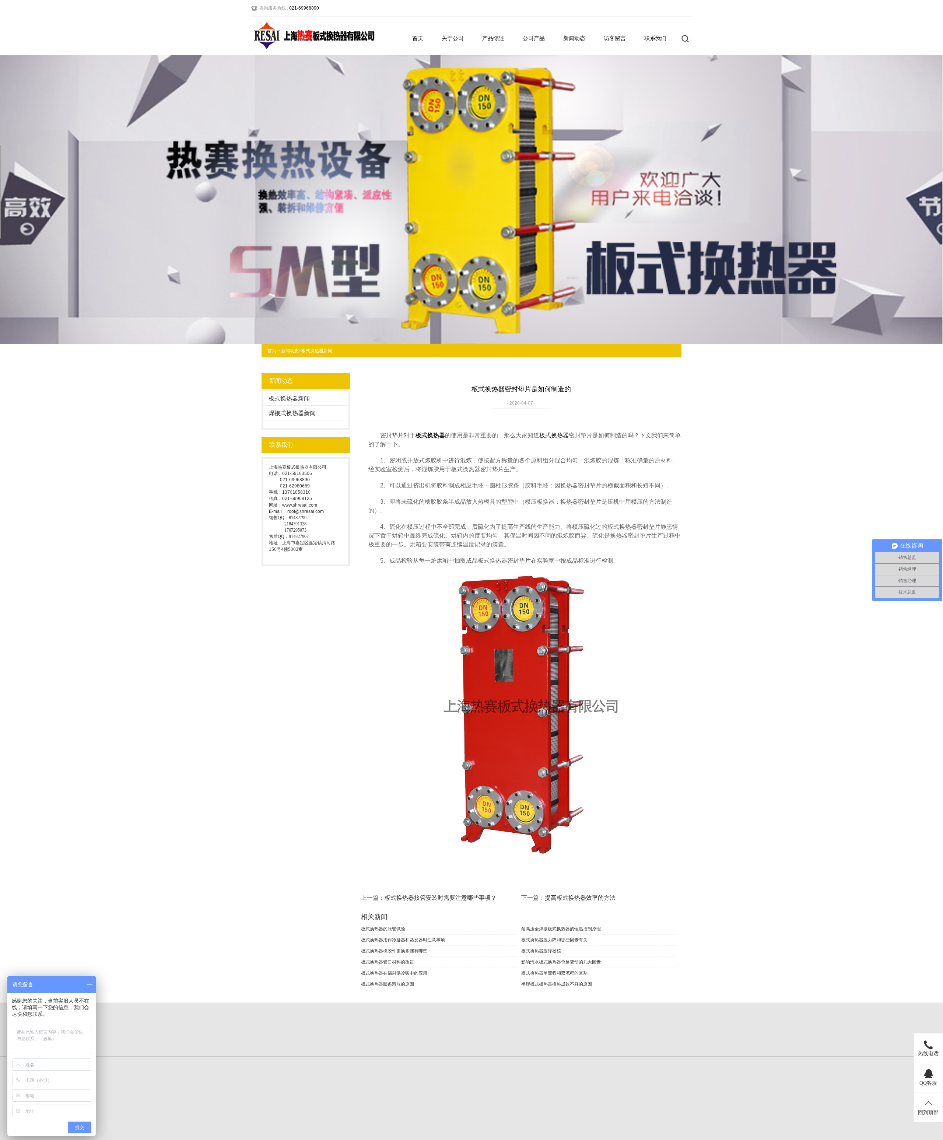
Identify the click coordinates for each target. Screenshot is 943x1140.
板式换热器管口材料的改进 (387, 962)
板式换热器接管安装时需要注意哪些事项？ (441, 898)
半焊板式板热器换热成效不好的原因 (556, 984)
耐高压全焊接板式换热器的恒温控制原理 (561, 928)
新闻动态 (574, 38)
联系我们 (655, 38)
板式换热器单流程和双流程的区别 (554, 973)
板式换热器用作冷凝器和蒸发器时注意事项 (403, 940)
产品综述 (493, 38)
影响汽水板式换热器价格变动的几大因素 (561, 962)
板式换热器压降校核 (541, 951)
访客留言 (615, 38)
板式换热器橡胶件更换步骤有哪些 (394, 951)
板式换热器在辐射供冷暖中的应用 (394, 973)
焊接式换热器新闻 (292, 413)
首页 (417, 38)
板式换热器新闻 (316, 350)
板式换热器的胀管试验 (383, 928)
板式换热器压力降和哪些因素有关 (554, 940)
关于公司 (453, 38)
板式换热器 (430, 435)
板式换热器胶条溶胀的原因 (387, 984)
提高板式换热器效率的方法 (580, 898)
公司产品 (534, 38)
